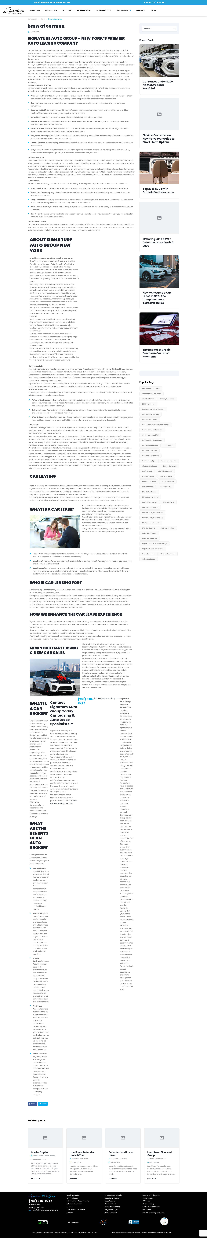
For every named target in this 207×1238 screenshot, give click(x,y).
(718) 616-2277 (86, 701)
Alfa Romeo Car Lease (151, 388)
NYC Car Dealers (148, 528)
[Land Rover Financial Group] (161, 1138)
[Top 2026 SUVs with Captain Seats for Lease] (159, 168)
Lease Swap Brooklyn (112, 1198)
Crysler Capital (40, 1152)
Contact (70, 1213)
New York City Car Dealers (152, 512)
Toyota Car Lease (168, 554)
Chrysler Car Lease (149, 466)
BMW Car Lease (148, 404)
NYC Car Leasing (167, 528)
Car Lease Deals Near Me (152, 440)
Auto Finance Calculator (76, 1210)
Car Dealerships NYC (150, 435)
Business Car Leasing (112, 1207)
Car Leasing (168, 445)
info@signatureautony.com (107, 698)
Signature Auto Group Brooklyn (154, 543)
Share (33, 1104)
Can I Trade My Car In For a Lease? (155, 425)
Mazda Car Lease (149, 492)
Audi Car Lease (148, 399)
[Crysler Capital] (45, 1138)
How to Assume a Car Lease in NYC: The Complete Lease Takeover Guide (157, 298)
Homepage (32, 19)
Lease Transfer (110, 1201)
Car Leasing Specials (150, 456)
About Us (70, 1207)
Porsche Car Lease (149, 538)
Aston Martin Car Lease (151, 394)
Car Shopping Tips (168, 461)
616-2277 (40, 1201)
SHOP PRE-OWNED (83, 10)
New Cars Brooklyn (149, 502)
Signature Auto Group (62, 1232)
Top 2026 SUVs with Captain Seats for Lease (158, 190)
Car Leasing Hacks (149, 450)
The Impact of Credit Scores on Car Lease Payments (156, 353)
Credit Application (73, 1195)
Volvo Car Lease (148, 559)
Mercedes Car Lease (150, 497)
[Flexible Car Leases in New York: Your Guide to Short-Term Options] (159, 114)
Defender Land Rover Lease (121, 1154)
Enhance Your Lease (74, 1204)
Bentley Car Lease (167, 399)
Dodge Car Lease (170, 466)
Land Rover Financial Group (159, 1154)
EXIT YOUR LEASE (51, 10)
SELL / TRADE (66, 10)
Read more (35, 1178)
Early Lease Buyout (111, 1210)
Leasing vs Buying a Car (151, 1195)
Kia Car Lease (147, 487)
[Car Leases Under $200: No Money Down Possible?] (159, 60)
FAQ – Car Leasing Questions (153, 1213)
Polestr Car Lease (149, 533)
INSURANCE (140, 10)
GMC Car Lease (166, 476)
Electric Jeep (147, 471)
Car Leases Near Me (150, 445)
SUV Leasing (147, 1201)
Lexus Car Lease (165, 487)
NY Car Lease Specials (150, 523)
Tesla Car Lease (148, 554)
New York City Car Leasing (152, 518)
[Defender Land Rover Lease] (122, 1138)
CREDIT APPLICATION (103, 10)
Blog (43, 19)
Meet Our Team (111, 1213)
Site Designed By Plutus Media (89, 1232)
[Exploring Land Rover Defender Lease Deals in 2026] (159, 218)
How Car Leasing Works (113, 1195)
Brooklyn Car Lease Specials (153, 409)
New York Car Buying (150, 507)
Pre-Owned (147, 1210)
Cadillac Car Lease (149, 419)
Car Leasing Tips (148, 461)
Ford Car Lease (148, 476)
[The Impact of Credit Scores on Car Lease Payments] (159, 328)
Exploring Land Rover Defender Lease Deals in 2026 (158, 242)
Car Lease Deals (111, 1204)
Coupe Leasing (148, 1204)
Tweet (44, 1104)
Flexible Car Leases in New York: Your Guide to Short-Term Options (159, 139)
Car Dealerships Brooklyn (152, 430)
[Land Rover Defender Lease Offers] (84, 1138)
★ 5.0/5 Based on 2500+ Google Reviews (52, 2)
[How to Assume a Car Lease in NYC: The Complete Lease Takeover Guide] (159, 271)
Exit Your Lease (72, 1198)
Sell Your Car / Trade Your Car (78, 1201)
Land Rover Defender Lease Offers (82, 1154)
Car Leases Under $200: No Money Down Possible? (158, 85)
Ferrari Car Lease (165, 471)
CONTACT (153, 10)
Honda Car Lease (149, 481)
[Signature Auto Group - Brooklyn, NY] (14, 10)
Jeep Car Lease (168, 481)
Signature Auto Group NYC (152, 549)
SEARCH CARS (35, 10)
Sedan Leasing (148, 1198)
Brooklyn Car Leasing (150, 414)
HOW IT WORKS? (123, 10)
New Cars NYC (168, 502)
